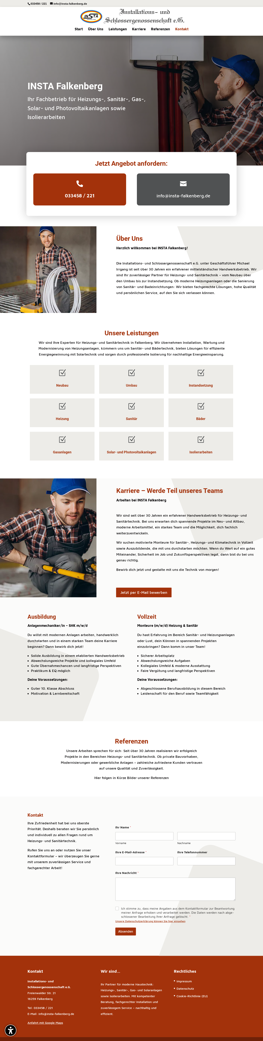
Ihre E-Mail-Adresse (131, 852)
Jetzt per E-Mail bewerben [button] (143, 592)
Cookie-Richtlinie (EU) (192, 996)
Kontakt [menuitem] (181, 29)
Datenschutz (185, 988)
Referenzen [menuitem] (160, 29)
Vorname (120, 843)
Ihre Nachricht (127, 873)
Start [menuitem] (79, 29)
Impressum (184, 981)
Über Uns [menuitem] (95, 29)
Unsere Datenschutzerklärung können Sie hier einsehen (150, 921)
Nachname (184, 843)
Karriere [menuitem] (139, 29)
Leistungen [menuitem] (118, 29)
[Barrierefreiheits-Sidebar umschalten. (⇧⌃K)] (10, 1030)
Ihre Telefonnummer (192, 852)
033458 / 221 (39, 3)
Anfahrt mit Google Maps (45, 1022)
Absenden (125, 931)
